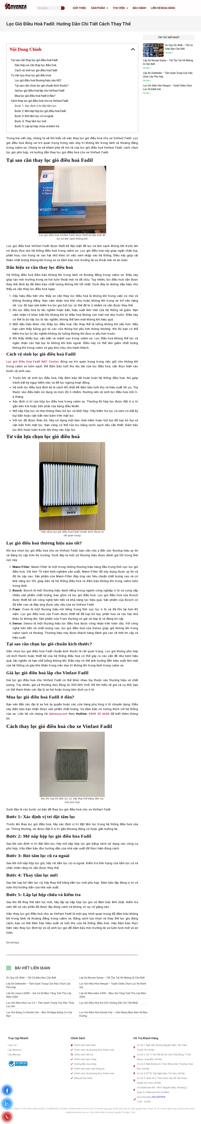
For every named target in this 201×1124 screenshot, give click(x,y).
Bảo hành (139, 8)
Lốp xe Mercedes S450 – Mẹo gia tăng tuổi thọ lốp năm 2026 (112, 995)
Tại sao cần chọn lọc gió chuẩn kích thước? (42, 85)
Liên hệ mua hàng (163, 8)
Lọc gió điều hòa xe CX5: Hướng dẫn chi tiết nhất (108, 1002)
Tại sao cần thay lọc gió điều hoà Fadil (34, 60)
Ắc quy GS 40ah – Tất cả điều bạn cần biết (31, 977)
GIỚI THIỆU (79, 8)
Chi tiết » (169, 52)
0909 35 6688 (99, 714)
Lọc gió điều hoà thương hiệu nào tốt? (38, 80)
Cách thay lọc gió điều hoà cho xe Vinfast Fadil (39, 100)
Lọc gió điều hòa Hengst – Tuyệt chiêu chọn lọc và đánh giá (112, 985)
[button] (133, 49)
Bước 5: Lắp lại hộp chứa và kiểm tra (37, 126)
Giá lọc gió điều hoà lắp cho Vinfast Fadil (39, 90)
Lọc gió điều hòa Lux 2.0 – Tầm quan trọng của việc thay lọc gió (40, 1004)
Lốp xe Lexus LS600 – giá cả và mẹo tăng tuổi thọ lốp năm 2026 (38, 995)
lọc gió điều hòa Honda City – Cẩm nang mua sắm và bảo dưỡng (113, 1014)
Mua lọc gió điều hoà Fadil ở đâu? (35, 95)
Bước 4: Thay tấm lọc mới (30, 121)
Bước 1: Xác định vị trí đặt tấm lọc (35, 105)
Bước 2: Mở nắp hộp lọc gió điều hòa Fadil (40, 111)
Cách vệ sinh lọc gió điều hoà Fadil (36, 70)
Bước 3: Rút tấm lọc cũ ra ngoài (34, 116)
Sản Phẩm (98, 8)
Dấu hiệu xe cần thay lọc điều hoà (35, 65)
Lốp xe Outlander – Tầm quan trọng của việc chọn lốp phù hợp (38, 985)
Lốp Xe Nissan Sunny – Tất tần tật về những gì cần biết (112, 977)
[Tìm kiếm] (63, 8)
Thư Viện (119, 8)
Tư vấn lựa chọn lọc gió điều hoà (31, 75)
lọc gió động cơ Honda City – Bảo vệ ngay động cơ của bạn (39, 1014)
